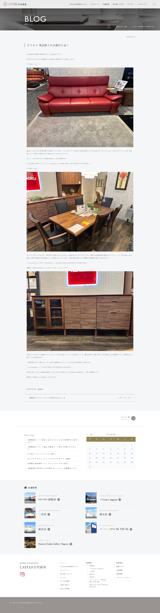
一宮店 (42, 514)
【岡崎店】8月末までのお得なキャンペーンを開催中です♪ (52, 468)
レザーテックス (125, 398)
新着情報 (119, 563)
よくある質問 (64, 581)
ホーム (62, 563)
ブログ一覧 (125, 417)
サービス (63, 578)
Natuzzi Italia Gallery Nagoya (99, 585)
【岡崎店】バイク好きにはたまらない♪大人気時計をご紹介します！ (53, 441)
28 (118, 462)
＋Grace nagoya (108, 499)
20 (111, 458)
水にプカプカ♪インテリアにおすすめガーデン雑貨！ (49, 458)
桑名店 (103, 514)
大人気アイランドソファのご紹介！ (42, 454)
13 (111, 453)
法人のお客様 (64, 588)
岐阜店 (40, 389)
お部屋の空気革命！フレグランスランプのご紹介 (47, 463)
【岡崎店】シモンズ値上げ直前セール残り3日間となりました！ (52, 448)
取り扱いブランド (66, 574)
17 (90, 458)
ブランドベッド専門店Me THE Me (98, 581)
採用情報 (119, 574)
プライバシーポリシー (123, 578)
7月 (91, 434)
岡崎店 (47, 499)
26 (103, 462)
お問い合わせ (64, 585)
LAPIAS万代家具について (69, 566)
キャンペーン (64, 570)
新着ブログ (120, 566)
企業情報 (119, 570)
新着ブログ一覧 (121, 26)
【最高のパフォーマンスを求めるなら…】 (47, 398)
